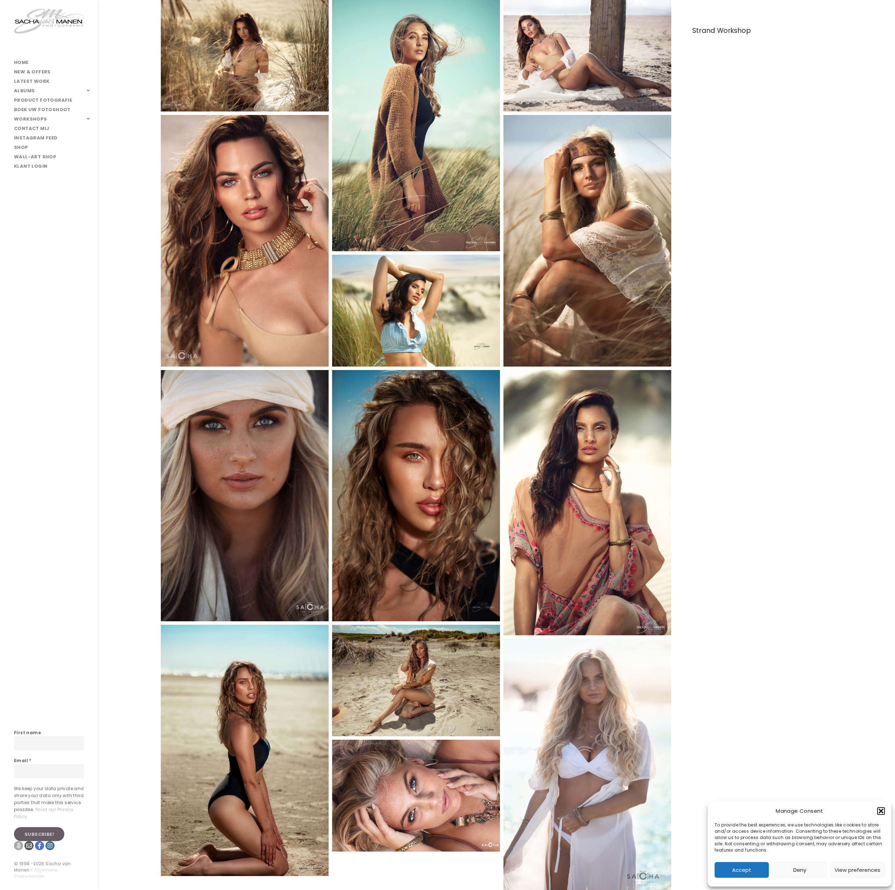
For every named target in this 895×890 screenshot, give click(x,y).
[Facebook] (39, 845)
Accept (741, 870)
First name (27, 733)
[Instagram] (50, 845)
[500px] (18, 845)
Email (22, 761)
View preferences (857, 870)
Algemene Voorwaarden (35, 873)
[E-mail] (29, 845)
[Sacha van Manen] (49, 29)
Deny (799, 870)
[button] (881, 811)
